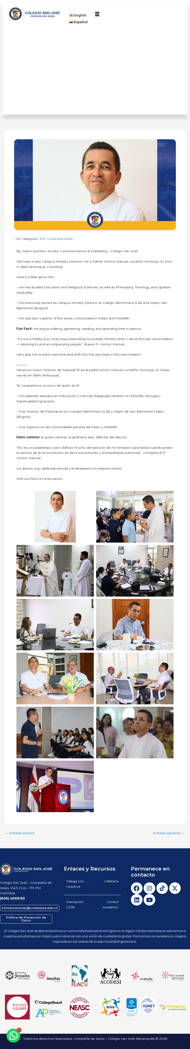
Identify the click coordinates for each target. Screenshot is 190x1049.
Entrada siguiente (169, 833)
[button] (97, 14)
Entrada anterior (20, 833)
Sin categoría (26, 239)
